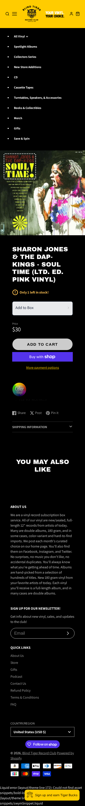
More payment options (42, 367)
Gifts (17, 128)
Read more (20, 402)
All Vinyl (19, 36)
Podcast (16, 676)
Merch (18, 118)
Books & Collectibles (27, 108)
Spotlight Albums (25, 46)
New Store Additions (27, 67)
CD (16, 77)
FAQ (13, 704)
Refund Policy (20, 690)
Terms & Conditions (24, 697)
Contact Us (18, 683)
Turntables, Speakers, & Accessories (37, 98)
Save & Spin (22, 138)
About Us (17, 655)
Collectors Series (25, 57)
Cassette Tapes (23, 87)
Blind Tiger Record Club (39, 753)
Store (14, 662)
